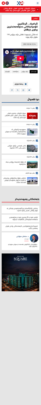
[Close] (37, 9)
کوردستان (33, 71)
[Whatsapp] (23, 90)
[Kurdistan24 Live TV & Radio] (3, 3)
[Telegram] (29, 90)
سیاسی (35, 18)
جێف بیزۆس (24, 71)
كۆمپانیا (7, 71)
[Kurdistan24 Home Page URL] (20, 3)
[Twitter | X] (17, 90)
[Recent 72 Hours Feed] (7, 3)
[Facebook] (12, 90)
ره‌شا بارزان (19, 84)
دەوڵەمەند (16, 71)
